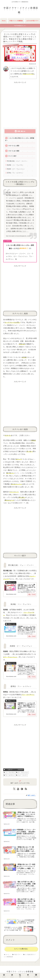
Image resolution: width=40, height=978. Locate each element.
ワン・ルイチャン (10, 775)
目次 (18, 131)
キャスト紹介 (12, 156)
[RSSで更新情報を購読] (25, 789)
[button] (35, 531)
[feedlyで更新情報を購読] (21, 789)
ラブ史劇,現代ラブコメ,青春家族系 (14, 769)
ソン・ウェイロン (10, 772)
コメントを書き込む (21, 949)
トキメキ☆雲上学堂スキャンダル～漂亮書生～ (19, 139)
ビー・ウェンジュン (23, 772)
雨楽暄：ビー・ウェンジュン (16, 169)
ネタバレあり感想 (13, 151)
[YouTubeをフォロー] (18, 789)
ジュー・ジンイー (22, 775)
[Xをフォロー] (14, 789)
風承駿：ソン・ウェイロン (15, 165)
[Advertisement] (20, 104)
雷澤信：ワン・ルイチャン (15, 173)
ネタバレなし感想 (13, 145)
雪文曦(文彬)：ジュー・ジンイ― (17, 161)
